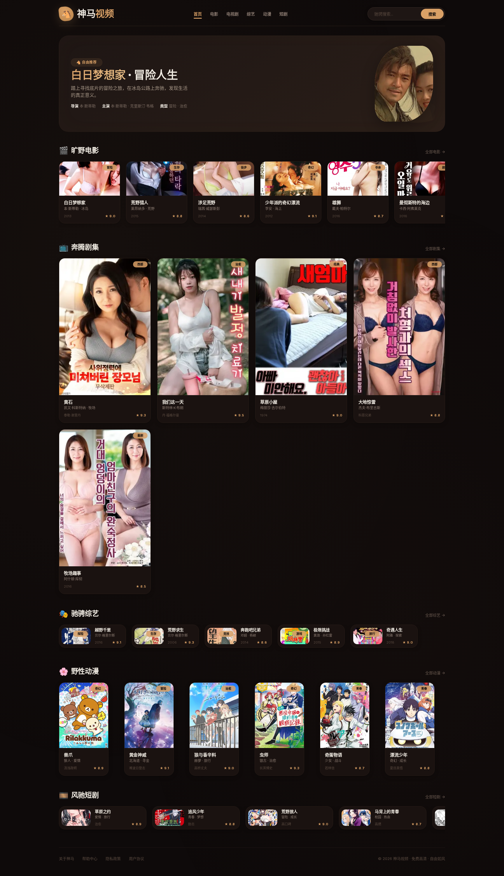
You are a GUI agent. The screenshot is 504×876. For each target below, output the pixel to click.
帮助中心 (89, 858)
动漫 (267, 13)
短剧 (283, 13)
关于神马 (66, 858)
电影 (214, 13)
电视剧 (232, 13)
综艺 (251, 13)
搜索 (432, 14)
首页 (198, 13)
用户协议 (136, 858)
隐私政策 (113, 858)
